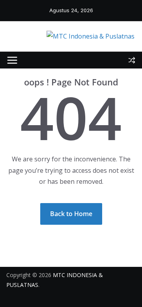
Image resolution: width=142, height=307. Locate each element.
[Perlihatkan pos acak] (132, 60)
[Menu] (12, 60)
